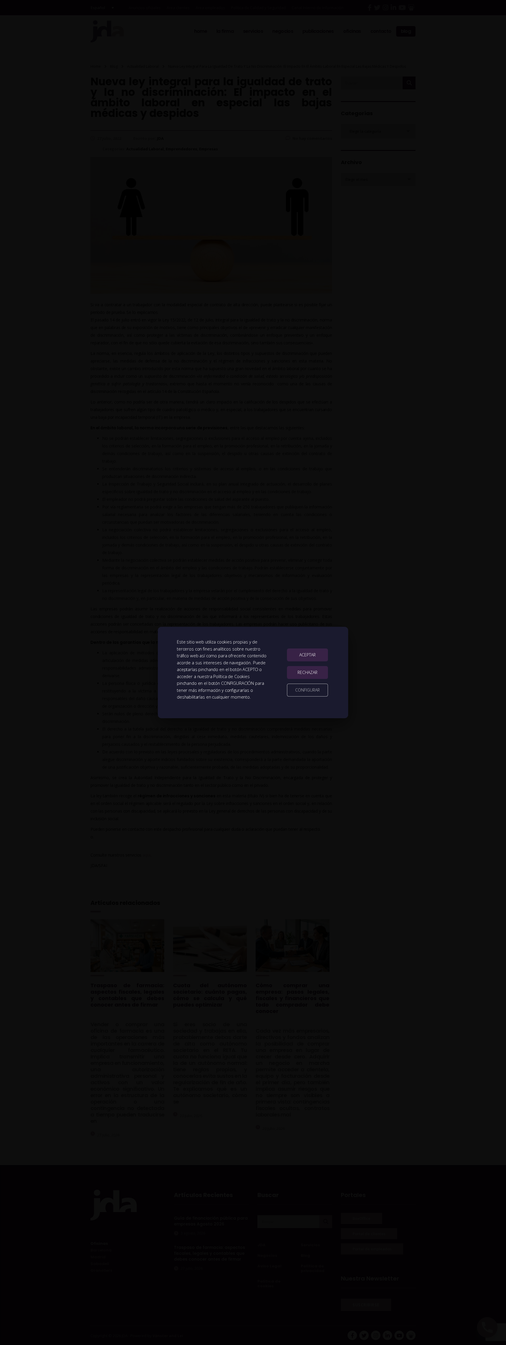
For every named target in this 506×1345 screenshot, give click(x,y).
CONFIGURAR (307, 690)
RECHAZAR (307, 672)
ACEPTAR (307, 655)
